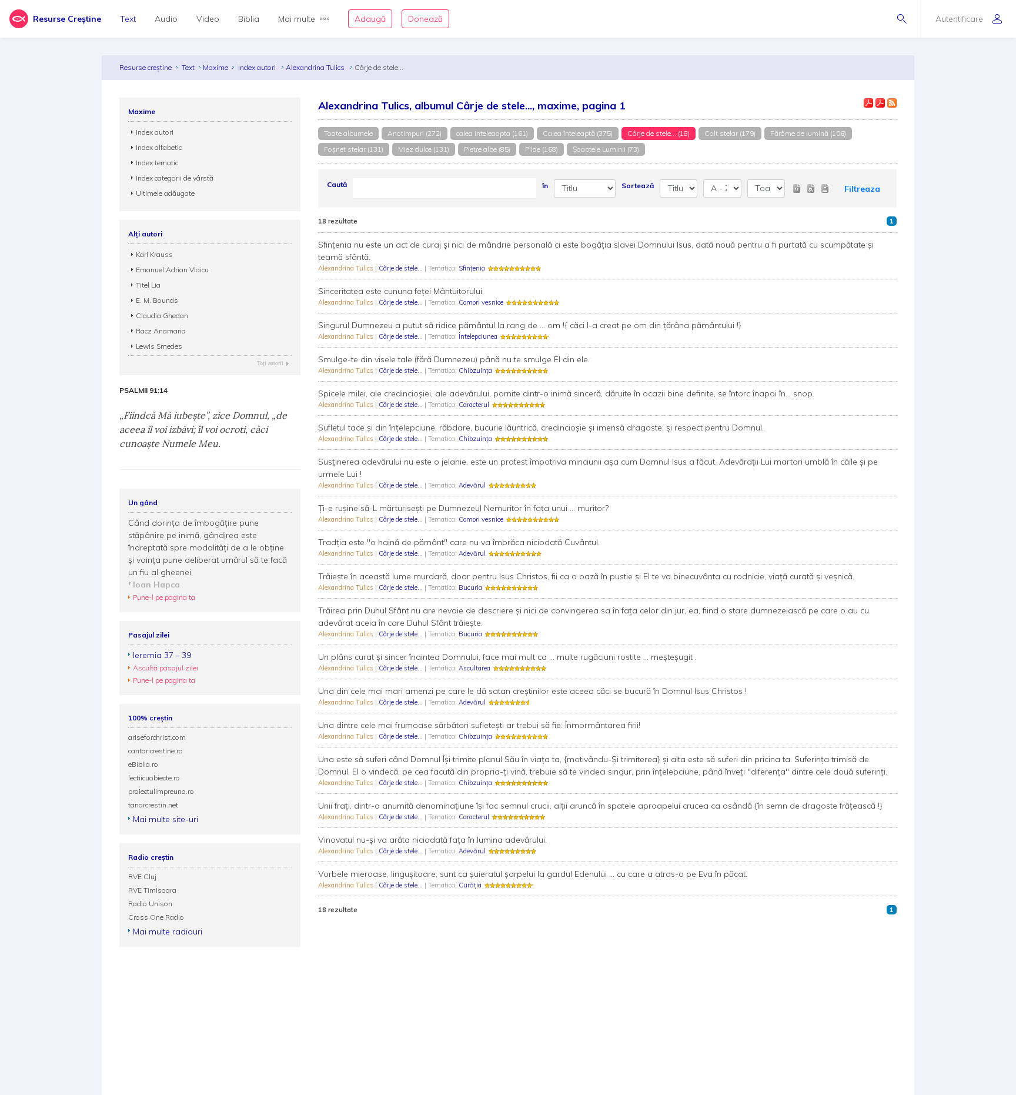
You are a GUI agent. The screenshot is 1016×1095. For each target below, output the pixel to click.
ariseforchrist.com (157, 737)
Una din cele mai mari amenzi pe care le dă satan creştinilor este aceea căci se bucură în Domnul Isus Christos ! (532, 691)
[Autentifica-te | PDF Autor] (868, 103)
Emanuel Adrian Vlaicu (172, 269)
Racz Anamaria (161, 330)
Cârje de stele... (402, 268)
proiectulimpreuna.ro (161, 791)
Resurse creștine (145, 67)
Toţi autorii (270, 363)
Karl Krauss (154, 254)
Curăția (470, 885)
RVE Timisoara (152, 890)
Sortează (637, 185)
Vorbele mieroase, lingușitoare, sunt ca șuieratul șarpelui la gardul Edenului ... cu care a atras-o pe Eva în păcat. (532, 874)
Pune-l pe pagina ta (164, 597)
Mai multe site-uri (165, 819)
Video (207, 19)
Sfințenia (472, 268)
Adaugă (370, 19)
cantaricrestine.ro (155, 750)
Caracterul (474, 404)
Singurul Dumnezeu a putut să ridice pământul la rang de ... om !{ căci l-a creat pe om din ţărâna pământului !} (529, 325)
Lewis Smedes (159, 346)
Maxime (215, 67)
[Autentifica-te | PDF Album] (880, 103)
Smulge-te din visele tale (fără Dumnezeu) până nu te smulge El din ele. (454, 359)
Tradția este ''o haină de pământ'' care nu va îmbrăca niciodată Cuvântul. (459, 542)
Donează (425, 19)
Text (128, 19)
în (545, 185)
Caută (337, 184)
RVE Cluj (142, 876)
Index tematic (157, 162)
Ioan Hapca (156, 584)
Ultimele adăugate (165, 193)
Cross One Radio (156, 917)
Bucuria (470, 587)
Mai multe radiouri (167, 931)
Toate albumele (348, 133)
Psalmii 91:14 (143, 390)
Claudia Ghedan (162, 315)
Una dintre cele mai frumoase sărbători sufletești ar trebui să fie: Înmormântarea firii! (479, 725)
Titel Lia (148, 285)
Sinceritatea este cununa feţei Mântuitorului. (401, 291)
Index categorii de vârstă (174, 177)
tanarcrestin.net (153, 804)
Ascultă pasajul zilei (165, 667)
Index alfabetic (159, 147)
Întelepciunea (478, 336)
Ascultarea (474, 668)
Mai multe (296, 19)
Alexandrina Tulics (316, 67)
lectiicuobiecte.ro (154, 777)
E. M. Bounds (157, 300)
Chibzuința (475, 370)
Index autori (258, 67)
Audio (166, 19)
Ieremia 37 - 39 (162, 655)
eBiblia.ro (143, 764)
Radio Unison (150, 903)
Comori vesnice (481, 302)
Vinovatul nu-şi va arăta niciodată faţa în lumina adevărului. (432, 839)
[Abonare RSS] (892, 103)
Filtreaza (862, 188)
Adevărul (472, 485)
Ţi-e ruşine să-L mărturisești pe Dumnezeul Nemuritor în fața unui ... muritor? (463, 508)
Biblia (248, 19)
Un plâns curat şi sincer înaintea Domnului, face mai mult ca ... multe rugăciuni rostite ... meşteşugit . (507, 657)
